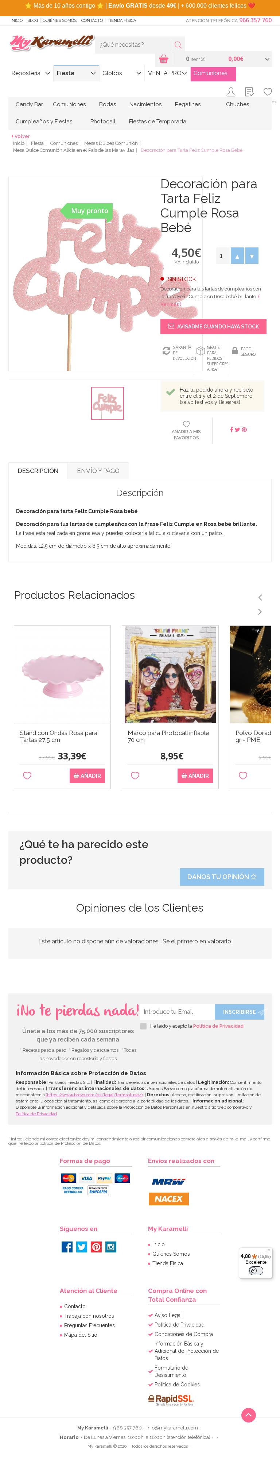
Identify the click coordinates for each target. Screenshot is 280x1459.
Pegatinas (188, 104)
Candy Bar (29, 104)
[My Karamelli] (51, 43)
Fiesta (65, 73)
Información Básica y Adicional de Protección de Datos (187, 1351)
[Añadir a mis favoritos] (27, 776)
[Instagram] (110, 1247)
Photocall (103, 121)
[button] (237, 255)
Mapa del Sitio (80, 1335)
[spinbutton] (222, 255)
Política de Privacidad (218, 1026)
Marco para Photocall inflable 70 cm (168, 736)
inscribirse (239, 1012)
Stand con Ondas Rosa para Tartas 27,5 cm (58, 736)
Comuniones (211, 73)
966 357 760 (255, 20)
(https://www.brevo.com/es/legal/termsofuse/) (94, 1094)
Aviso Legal (168, 1315)
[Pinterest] (96, 1247)
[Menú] (268, 1251)
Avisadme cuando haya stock (217, 327)
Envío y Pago (98, 470)
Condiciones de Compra (184, 1334)
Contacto (92, 20)
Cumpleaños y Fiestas (44, 121)
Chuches (237, 104)
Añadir (90, 776)
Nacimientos (145, 104)
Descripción (38, 470)
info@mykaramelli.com (172, 1428)
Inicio (17, 20)
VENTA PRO (165, 73)
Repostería (25, 73)
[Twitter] (81, 1247)
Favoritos (267, 101)
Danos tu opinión (218, 877)
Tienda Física (122, 20)
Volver (22, 136)
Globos (112, 73)
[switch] (256, 1270)
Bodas (107, 104)
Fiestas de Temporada (157, 121)
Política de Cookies (177, 1384)
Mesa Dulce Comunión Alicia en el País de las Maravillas (73, 150)
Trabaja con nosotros (89, 1316)
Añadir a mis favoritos (186, 434)
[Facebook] (67, 1247)
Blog (32, 20)
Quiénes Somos (60, 20)
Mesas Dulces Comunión (111, 143)
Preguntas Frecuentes (89, 1325)
